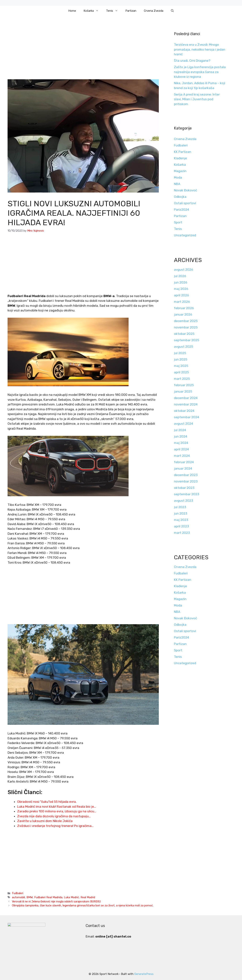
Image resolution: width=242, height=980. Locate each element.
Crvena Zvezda (153, 10)
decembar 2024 (186, 398)
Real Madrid (88, 897)
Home (72, 10)
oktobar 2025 (184, 334)
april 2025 (181, 372)
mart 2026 (182, 302)
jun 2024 (180, 436)
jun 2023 (180, 513)
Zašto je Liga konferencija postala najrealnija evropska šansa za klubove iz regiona (200, 72)
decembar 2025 (186, 321)
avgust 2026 (183, 269)
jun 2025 (180, 359)
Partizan (130, 10)
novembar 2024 (186, 404)
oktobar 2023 (184, 488)
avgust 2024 (183, 423)
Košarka (89, 10)
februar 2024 (184, 462)
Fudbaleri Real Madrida (48, 897)
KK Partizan (182, 152)
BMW (29, 897)
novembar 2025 (186, 327)
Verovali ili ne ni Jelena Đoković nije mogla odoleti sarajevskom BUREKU (56, 901)
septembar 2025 (186, 340)
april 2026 (181, 295)
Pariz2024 (181, 209)
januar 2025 (183, 391)
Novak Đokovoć (185, 190)
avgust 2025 (183, 346)
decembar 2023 (186, 475)
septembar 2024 (186, 417)
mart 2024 (182, 456)
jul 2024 (180, 430)
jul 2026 (180, 276)
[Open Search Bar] (172, 11)
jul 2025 (180, 353)
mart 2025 (182, 379)
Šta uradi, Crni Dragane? (192, 60)
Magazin (180, 171)
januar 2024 (183, 468)
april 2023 (181, 526)
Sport (178, 222)
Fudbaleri (17, 893)
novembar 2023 (186, 481)
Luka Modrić (71, 897)
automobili (18, 897)
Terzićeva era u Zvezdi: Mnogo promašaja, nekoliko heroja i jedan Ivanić (199, 49)
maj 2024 (181, 443)
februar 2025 (184, 385)
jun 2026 (180, 282)
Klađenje (180, 158)
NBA (177, 184)
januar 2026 (183, 314)
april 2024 (181, 449)
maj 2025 (181, 366)
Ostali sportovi (185, 203)
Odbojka (180, 197)
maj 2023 (181, 520)
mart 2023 (182, 533)
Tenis (109, 10)
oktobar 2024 (184, 411)
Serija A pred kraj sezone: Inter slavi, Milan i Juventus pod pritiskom (197, 99)
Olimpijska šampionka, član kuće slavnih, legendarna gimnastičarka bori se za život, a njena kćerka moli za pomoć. (82, 905)
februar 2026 (184, 308)
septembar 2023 (186, 494)
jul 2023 (180, 507)
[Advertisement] (83, 51)
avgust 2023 (183, 500)
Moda (178, 177)
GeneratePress (144, 974)
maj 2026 (181, 289)
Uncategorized (185, 235)
